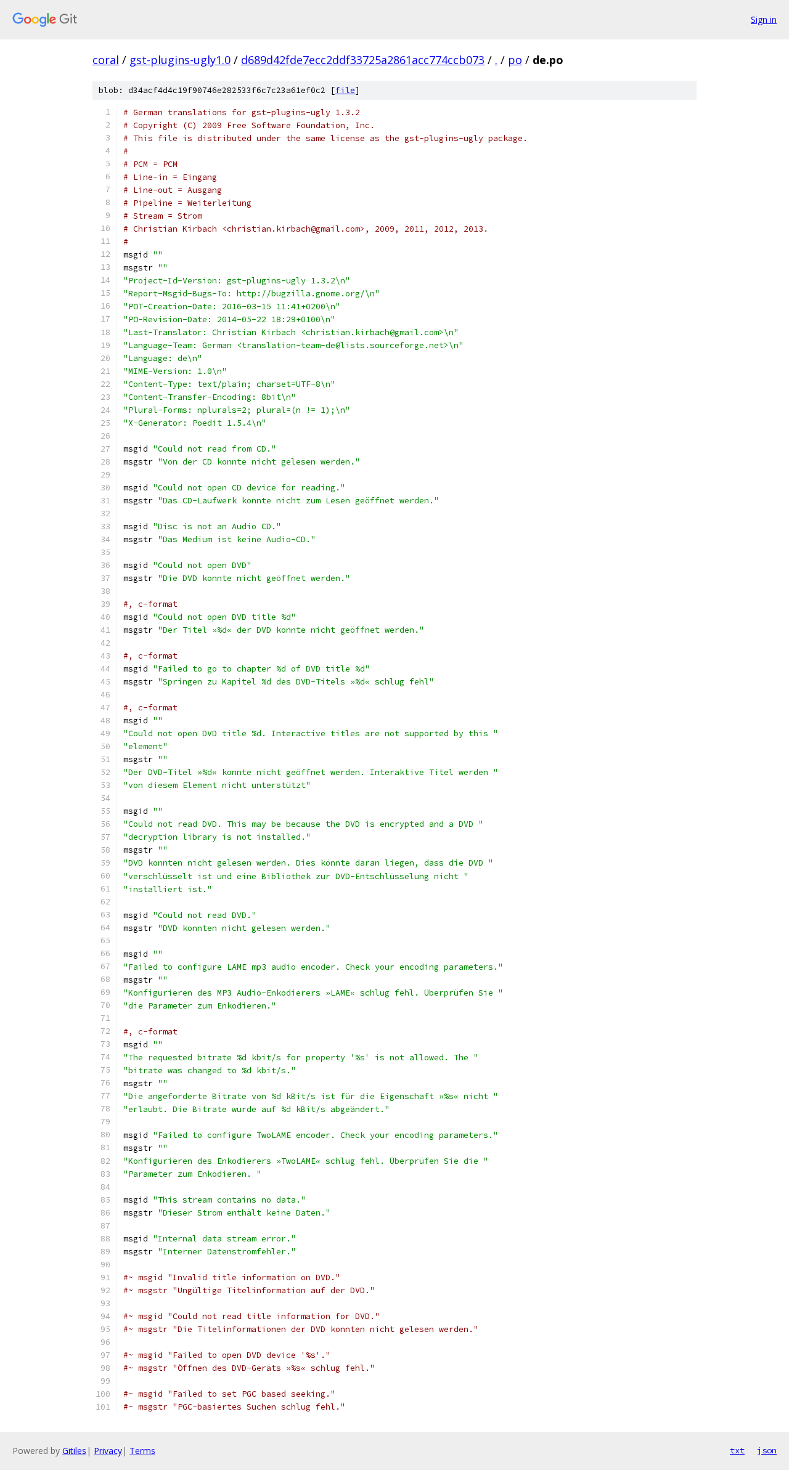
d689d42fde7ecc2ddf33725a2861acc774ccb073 (362, 59)
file (345, 90)
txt (737, 1450)
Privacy (108, 1450)
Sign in (764, 19)
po (515, 59)
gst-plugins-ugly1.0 (180, 59)
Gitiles (74, 1450)
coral (105, 59)
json (767, 1450)
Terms (142, 1450)
